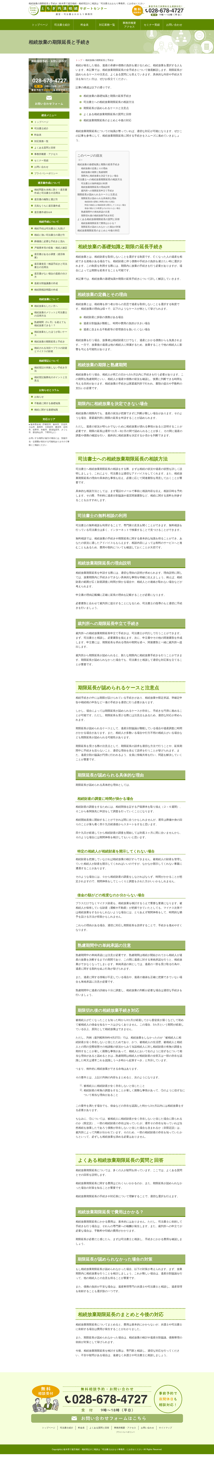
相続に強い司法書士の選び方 (49, 234)
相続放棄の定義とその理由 (94, 168)
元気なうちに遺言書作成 (47, 205)
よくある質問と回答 (44, 147)
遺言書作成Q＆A (43, 212)
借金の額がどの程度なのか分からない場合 (102, 208)
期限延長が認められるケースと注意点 (97, 194)
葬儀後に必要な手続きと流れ (49, 241)
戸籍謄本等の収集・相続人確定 (50, 247)
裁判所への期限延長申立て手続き (97, 190)
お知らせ (39, 396)
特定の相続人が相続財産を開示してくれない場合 (105, 204)
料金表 (85, 24)
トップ (79, 60)
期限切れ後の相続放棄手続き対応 (97, 215)
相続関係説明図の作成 (46, 289)
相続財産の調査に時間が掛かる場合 (100, 201)
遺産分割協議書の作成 (46, 283)
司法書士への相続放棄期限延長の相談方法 (99, 179)
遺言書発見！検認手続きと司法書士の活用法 (50, 265)
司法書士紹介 (62, 24)
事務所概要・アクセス (46, 154)
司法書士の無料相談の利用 (94, 183)
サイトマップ (165, 1427)
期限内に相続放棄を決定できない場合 (99, 175)
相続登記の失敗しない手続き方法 (50, 369)
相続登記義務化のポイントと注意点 (50, 378)
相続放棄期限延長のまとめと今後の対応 (98, 230)
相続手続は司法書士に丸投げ (49, 228)
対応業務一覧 (107, 24)
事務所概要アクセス (129, 24)
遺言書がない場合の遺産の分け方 (50, 275)
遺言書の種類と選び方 (46, 199)
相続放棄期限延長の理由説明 (95, 186)
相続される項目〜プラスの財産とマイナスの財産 (50, 349)
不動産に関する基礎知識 (47, 403)
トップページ (40, 24)
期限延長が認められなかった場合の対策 (101, 226)
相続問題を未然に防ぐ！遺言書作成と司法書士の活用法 (50, 191)
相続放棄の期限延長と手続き (49, 341)
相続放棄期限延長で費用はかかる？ (98, 223)
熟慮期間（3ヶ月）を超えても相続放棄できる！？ (50, 323)
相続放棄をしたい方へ (46, 305)
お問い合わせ (174, 24)
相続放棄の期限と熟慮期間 (94, 172)
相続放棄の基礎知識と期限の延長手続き (98, 164)
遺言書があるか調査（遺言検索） (49, 255)
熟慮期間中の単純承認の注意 (95, 211)
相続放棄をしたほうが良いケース (50, 333)
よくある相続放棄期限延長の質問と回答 (98, 219)
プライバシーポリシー (46, 173)
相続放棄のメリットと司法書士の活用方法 (50, 314)
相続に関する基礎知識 (46, 409)
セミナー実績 (152, 24)
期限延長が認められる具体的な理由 (98, 198)
